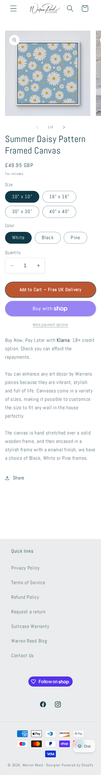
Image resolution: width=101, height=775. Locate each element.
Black (48, 238)
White (18, 238)
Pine (75, 238)
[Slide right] (64, 127)
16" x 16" (59, 197)
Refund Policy (25, 597)
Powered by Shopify (77, 765)
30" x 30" (22, 211)
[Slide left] (37, 127)
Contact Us (22, 656)
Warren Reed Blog (29, 641)
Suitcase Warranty (30, 626)
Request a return (28, 612)
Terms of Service (28, 583)
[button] (13, 8)
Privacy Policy (25, 568)
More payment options (50, 324)
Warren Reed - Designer (41, 765)
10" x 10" (22, 197)
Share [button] (18, 478)
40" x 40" (59, 211)
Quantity (13, 252)
